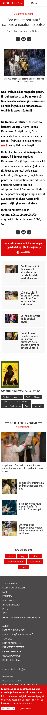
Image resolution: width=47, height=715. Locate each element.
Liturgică (7, 596)
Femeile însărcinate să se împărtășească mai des (31, 485)
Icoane (6, 401)
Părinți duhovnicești (13, 630)
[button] (31, 2)
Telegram (25, 252)
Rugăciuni (17, 397)
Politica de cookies (12, 681)
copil (23, 567)
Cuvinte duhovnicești (13, 588)
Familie (6, 592)
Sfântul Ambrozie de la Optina (23, 31)
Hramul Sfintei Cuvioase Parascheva (21, 617)
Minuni (37, 397)
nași (22, 556)
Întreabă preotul (11, 605)
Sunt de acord (8, 708)
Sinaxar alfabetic (11, 643)
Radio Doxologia (11, 660)
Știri (4, 613)
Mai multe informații (22, 703)
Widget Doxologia (11, 656)
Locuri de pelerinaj (21, 401)
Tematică (7, 639)
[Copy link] (29, 39)
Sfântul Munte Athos (12, 406)
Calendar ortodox (11, 651)
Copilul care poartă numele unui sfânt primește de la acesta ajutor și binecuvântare (29, 340)
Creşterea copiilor (23, 13)
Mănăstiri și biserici (13, 647)
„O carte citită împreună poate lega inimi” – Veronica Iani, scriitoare (30, 298)
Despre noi (7, 676)
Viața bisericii (10, 583)
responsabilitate (15, 561)
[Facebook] (18, 39)
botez (10, 556)
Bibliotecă (8, 600)
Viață (28, 397)
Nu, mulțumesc (24, 708)
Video (27, 406)
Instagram (32, 247)
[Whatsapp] (23, 39)
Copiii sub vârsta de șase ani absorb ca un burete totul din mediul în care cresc (30, 273)
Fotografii (38, 406)
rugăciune (35, 561)
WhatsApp (15, 247)
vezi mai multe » (23, 426)
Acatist (6, 397)
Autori (5, 626)
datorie (35, 556)
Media (5, 609)
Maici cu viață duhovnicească (17, 634)
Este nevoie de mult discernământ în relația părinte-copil (30, 506)
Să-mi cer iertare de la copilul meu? (30, 318)
